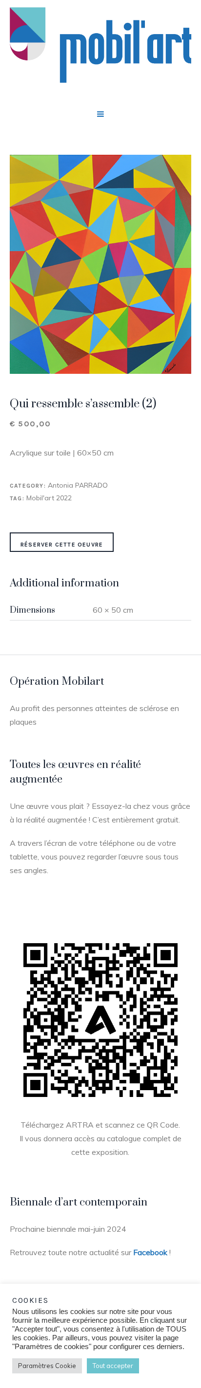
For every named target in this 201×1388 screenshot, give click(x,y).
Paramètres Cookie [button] (47, 1366)
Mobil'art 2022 (49, 497)
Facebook (150, 1252)
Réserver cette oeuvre (61, 544)
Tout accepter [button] (113, 1366)
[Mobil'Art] (100, 49)
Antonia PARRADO (78, 485)
